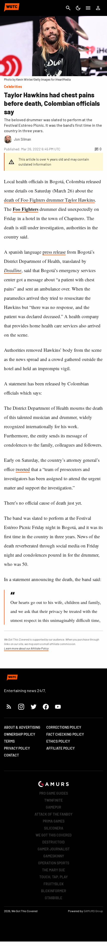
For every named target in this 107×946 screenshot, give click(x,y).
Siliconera (53, 828)
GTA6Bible (53, 898)
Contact (11, 755)
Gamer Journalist (54, 849)
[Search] (68, 8)
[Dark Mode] (78, 8)
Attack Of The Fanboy (53, 814)
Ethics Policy (58, 741)
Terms (9, 741)
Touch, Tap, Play (53, 877)
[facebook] (46, 707)
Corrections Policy (63, 727)
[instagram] (21, 707)
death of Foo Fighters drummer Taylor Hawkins (49, 200)
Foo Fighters (25, 209)
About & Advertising (22, 727)
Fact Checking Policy (65, 734)
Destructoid (53, 842)
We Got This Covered (54, 835)
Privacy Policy (17, 748)
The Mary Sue (53, 870)
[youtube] (58, 707)
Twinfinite (53, 800)
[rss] (9, 707)
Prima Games (53, 821)
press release (54, 252)
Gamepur (53, 807)
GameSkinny (53, 856)
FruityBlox (54, 884)
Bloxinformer (53, 891)
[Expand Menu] (88, 8)
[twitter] (33, 707)
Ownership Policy (19, 734)
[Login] (98, 8)
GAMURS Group (93, 911)
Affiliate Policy (60, 748)
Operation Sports (53, 863)
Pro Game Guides (53, 793)
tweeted (23, 469)
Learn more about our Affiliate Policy (26, 648)
